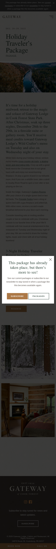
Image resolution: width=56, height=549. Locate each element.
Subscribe (17, 296)
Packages (39, 296)
